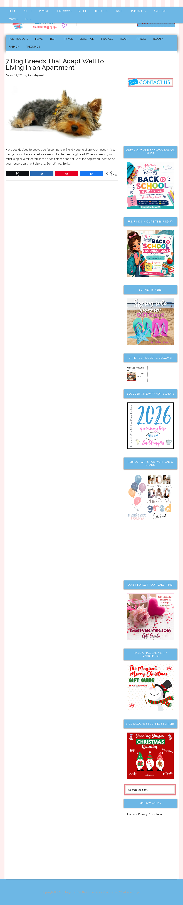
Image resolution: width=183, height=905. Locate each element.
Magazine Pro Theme (77, 892)
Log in (137, 892)
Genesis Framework (105, 892)
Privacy (142, 814)
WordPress (125, 892)
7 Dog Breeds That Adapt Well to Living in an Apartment (55, 64)
